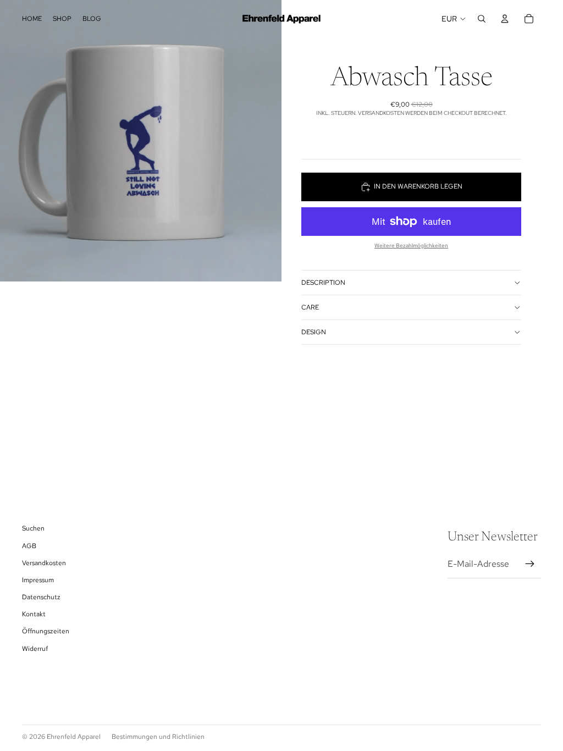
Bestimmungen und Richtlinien (158, 736)
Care (310, 307)
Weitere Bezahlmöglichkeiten (411, 245)
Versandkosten (44, 563)
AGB (29, 546)
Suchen (33, 528)
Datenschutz (41, 597)
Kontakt (34, 614)
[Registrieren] (530, 564)
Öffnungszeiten (45, 631)
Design (313, 332)
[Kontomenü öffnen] (505, 19)
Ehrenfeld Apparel (74, 736)
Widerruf (35, 648)
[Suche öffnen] (482, 19)
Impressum (38, 580)
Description (323, 282)
